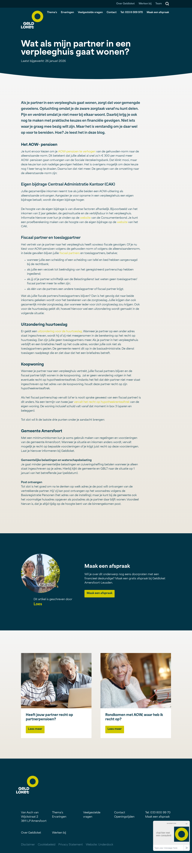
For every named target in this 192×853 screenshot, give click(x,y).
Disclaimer (28, 845)
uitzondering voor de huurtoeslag (60, 331)
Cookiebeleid (46, 845)
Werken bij (145, 4)
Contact (112, 12)
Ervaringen (67, 12)
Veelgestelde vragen (90, 12)
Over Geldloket (125, 4)
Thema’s (52, 12)
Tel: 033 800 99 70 (158, 812)
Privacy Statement (70, 845)
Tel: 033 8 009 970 (131, 12)
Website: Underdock (99, 845)
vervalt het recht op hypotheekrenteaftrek (101, 402)
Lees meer (35, 729)
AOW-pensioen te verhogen (77, 151)
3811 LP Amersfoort (33, 821)
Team (158, 4)
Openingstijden (124, 817)
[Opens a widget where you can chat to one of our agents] (171, 836)
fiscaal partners (70, 253)
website (85, 218)
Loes (38, 604)
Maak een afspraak (158, 12)
